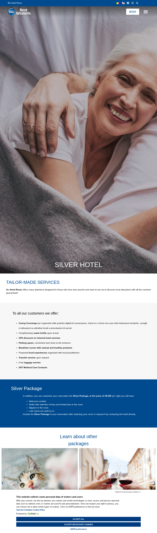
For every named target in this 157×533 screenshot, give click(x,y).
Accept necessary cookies (78, 524)
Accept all (78, 519)
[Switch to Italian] (118, 3)
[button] (145, 11)
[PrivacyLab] (33, 513)
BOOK (132, 11)
